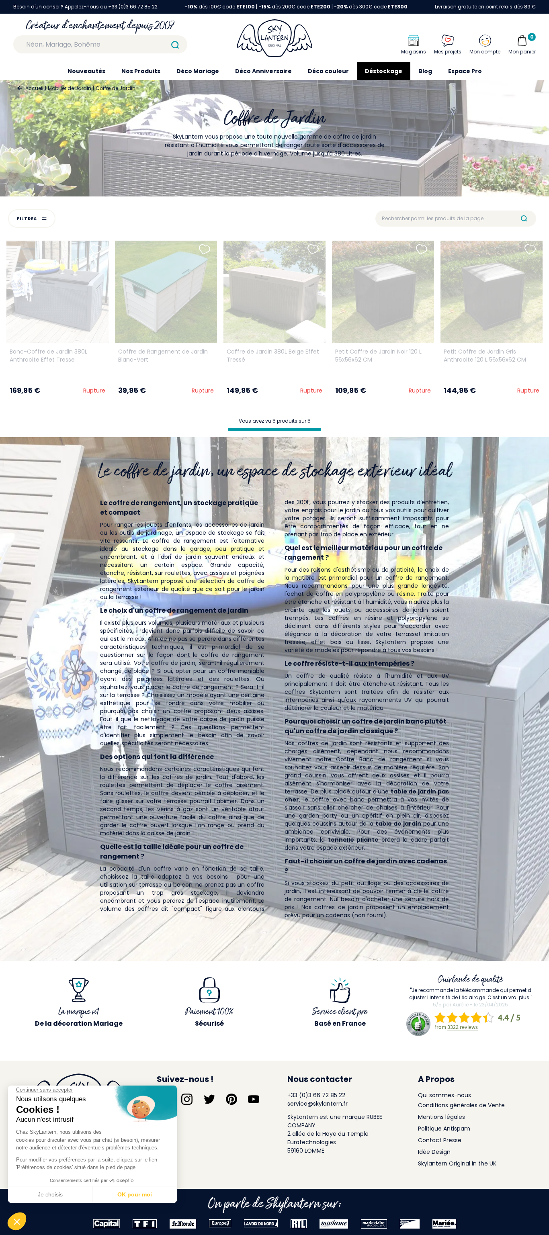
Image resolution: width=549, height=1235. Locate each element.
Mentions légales (441, 1117)
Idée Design (434, 1152)
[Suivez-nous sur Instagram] (187, 1099)
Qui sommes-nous (444, 1095)
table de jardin (398, 824)
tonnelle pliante (353, 840)
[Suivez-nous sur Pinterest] (231, 1099)
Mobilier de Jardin (69, 88)
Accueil (34, 88)
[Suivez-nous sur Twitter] (209, 1099)
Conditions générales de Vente (461, 1105)
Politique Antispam (444, 1129)
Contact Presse (439, 1140)
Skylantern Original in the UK (457, 1163)
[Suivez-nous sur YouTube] (254, 1099)
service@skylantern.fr (317, 1104)
